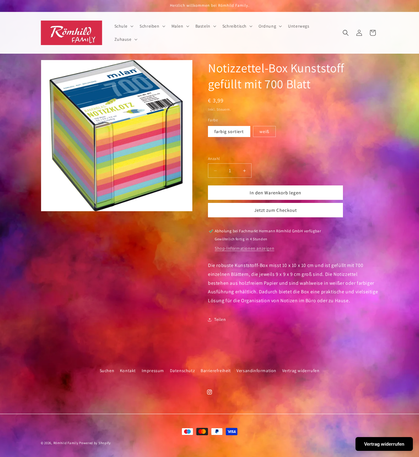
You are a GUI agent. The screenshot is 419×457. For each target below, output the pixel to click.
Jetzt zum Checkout (275, 210)
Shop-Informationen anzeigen (244, 248)
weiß (264, 131)
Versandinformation (256, 370)
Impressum (153, 370)
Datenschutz (182, 370)
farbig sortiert (229, 131)
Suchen (107, 370)
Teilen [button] (220, 319)
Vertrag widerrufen (301, 370)
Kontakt (128, 370)
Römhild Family (66, 443)
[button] (123, 26)
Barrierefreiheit (216, 370)
